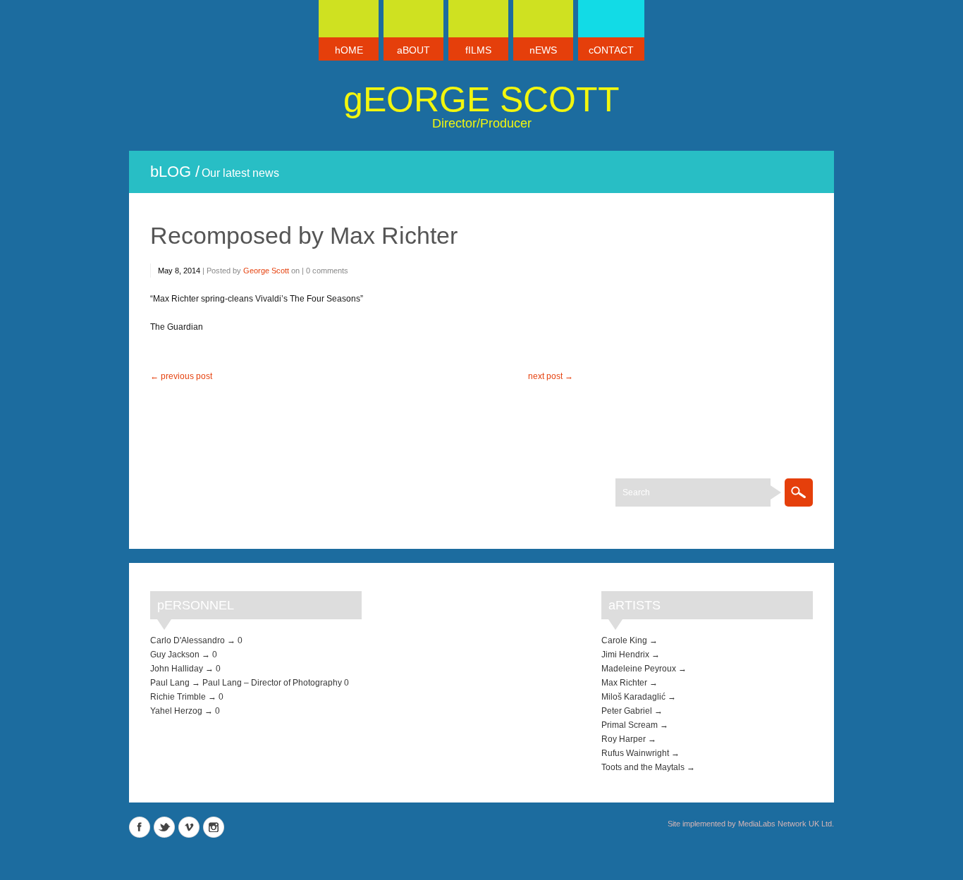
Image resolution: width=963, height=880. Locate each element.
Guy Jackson (175, 654)
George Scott (481, 99)
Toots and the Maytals (643, 767)
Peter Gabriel (626, 711)
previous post (186, 376)
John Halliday (176, 669)
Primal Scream (629, 725)
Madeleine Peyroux (638, 669)
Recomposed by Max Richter (304, 235)
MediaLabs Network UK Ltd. (786, 823)
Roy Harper (623, 739)
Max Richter (624, 683)
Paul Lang (170, 683)
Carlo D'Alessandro (187, 640)
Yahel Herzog (176, 711)
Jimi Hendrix (625, 654)
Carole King (624, 640)
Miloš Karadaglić (633, 697)
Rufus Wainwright (635, 753)
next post (545, 376)
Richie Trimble (178, 697)
